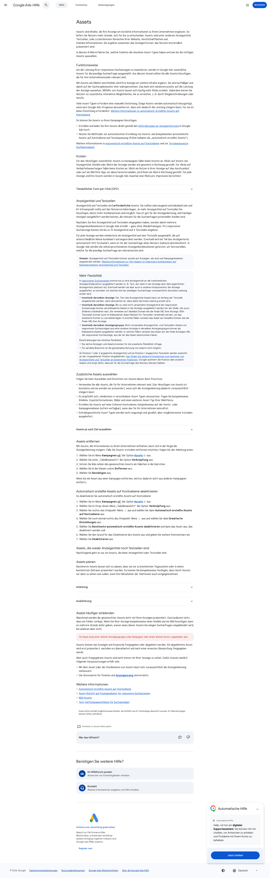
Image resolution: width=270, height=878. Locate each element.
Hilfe (61, 5)
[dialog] (235, 832)
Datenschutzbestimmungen (43, 870)
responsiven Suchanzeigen (96, 280)
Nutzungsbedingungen (73, 870)
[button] (5, 5)
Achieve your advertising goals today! (95, 827)
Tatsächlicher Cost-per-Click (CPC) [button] (97, 189)
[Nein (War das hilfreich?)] (188, 737)
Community (81, 5)
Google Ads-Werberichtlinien (103, 870)
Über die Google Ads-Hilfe (135, 870)
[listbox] (245, 870)
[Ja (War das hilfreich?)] (180, 737)
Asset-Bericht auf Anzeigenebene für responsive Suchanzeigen (114, 693)
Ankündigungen (106, 5)
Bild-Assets (85, 697)
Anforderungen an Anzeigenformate (158, 126)
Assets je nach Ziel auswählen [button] (93, 429)
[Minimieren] (257, 807)
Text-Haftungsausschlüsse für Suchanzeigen (104, 702)
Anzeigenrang (124, 675)
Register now (85, 848)
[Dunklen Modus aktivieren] (223, 870)
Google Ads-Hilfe (26, 5)
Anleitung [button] (82, 587)
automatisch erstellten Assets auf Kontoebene (133, 143)
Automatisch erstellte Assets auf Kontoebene (105, 689)
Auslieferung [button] (83, 601)
